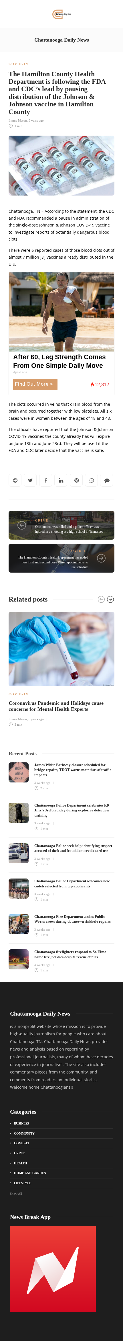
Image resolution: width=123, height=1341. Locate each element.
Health (20, 1163)
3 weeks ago (42, 782)
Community (24, 1133)
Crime (42, 520)
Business (21, 1123)
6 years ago (36, 719)
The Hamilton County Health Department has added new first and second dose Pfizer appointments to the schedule (53, 562)
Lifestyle (22, 1183)
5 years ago (36, 120)
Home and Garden (30, 1173)
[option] (61, 668)
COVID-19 (18, 64)
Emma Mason (18, 120)
